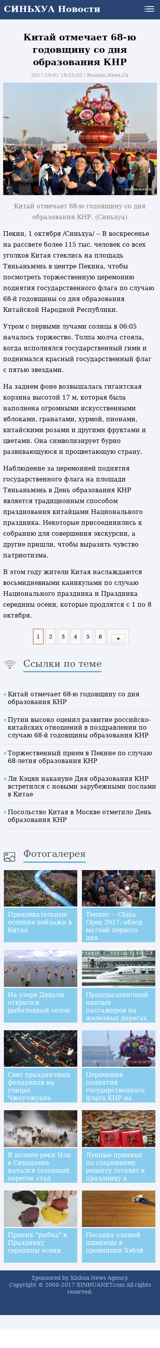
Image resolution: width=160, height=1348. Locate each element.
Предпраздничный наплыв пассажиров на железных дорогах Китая (117, 1010)
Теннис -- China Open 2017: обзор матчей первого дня (114, 926)
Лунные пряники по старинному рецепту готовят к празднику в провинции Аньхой (117, 1170)
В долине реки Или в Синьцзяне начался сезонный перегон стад (39, 1166)
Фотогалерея (54, 853)
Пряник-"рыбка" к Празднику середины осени (37, 1242)
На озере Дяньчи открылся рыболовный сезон (39, 1002)
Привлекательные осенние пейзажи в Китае (40, 922)
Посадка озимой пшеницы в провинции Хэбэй (115, 1242)
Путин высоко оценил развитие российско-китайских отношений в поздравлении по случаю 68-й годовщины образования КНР (79, 727)
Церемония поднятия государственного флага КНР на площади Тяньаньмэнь (115, 1094)
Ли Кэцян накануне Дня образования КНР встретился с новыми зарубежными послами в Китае (82, 786)
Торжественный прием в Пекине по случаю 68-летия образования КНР (80, 757)
